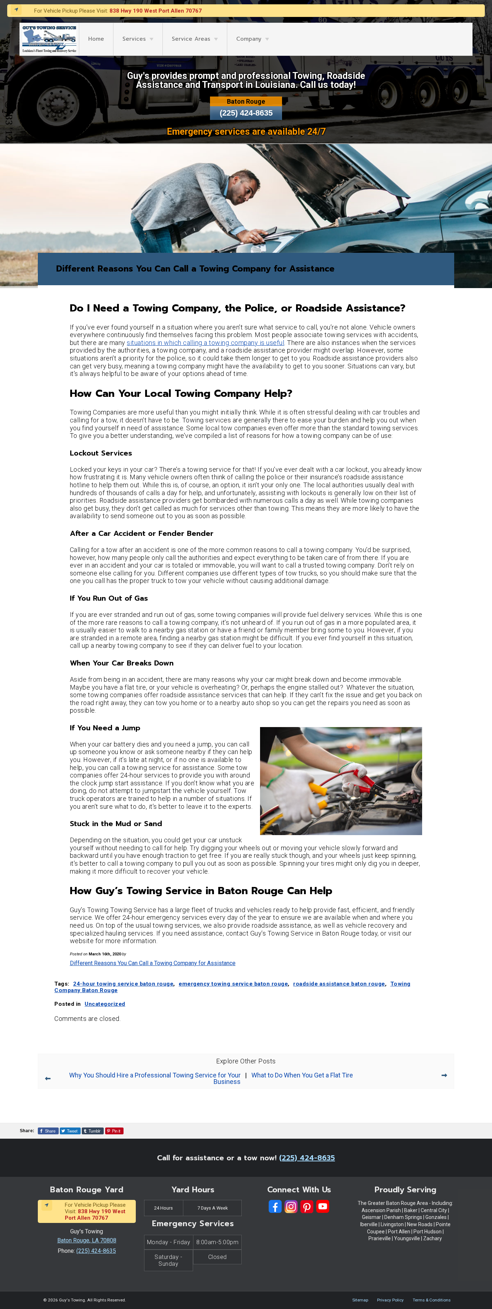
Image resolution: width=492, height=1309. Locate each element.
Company (248, 39)
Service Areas (191, 39)
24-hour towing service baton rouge (123, 984)
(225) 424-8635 (246, 112)
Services (134, 39)
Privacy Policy (390, 1300)
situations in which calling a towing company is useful (205, 342)
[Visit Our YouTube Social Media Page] (322, 1206)
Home (96, 39)
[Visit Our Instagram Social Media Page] (291, 1206)
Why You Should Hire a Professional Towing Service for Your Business (155, 1078)
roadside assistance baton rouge (339, 984)
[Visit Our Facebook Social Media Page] (275, 1206)
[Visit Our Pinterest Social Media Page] (306, 1206)
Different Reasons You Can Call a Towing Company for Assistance (153, 963)
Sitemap (360, 1300)
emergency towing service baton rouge (233, 984)
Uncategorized (105, 1004)
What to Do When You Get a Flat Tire (302, 1075)
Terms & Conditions (432, 1300)
